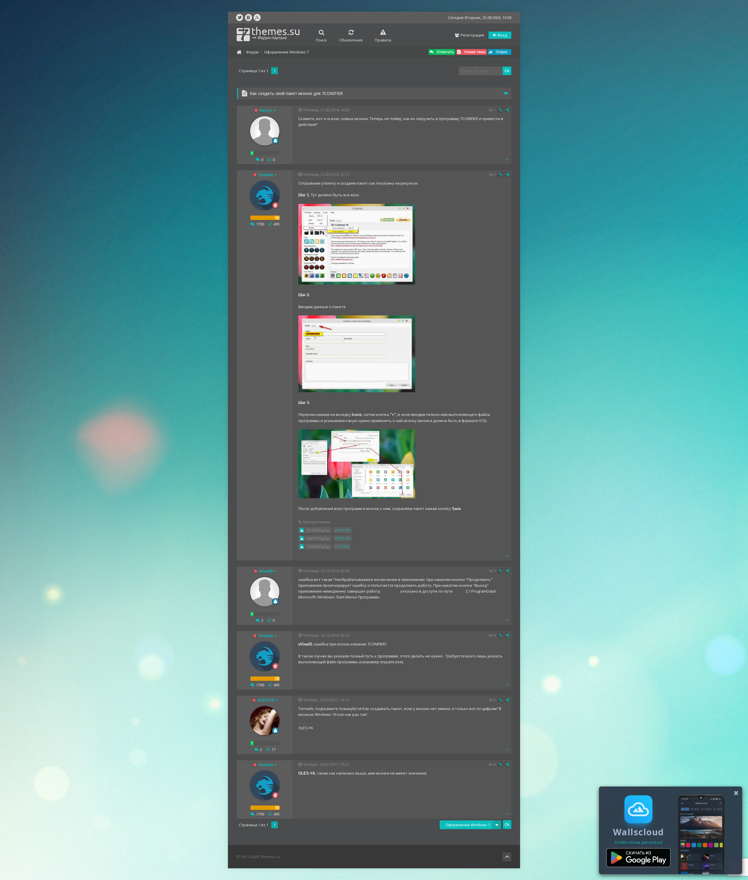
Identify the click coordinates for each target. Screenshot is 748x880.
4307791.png (318, 538)
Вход (502, 35)
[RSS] (257, 17)
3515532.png (318, 530)
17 (273, 749)
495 (276, 224)
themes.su (275, 32)
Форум (252, 52)
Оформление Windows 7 (286, 52)
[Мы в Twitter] (239, 17)
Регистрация (472, 35)
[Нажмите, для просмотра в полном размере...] (356, 283)
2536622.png (318, 546)
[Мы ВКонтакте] (248, 17)
